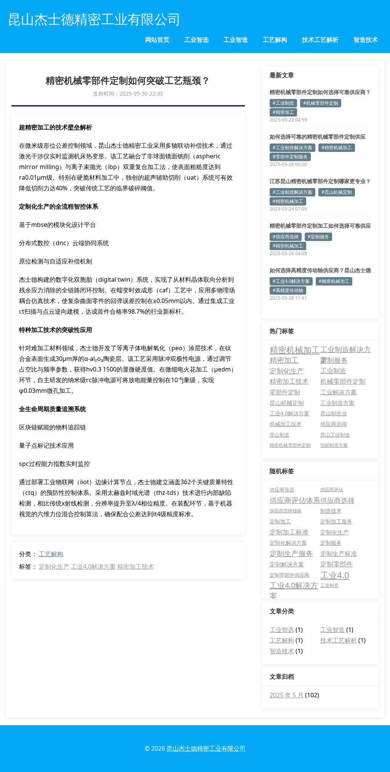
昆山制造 (279, 434)
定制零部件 (336, 564)
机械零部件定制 (343, 381)
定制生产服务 (291, 553)
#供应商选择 (286, 236)
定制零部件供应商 (289, 574)
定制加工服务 (336, 521)
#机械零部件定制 (320, 103)
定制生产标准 (338, 553)
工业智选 (196, 39)
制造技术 (331, 510)
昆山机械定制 (287, 403)
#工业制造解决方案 (292, 147)
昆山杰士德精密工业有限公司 (206, 748)
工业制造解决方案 (345, 350)
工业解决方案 (338, 392)
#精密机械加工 (336, 147)
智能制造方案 (334, 445)
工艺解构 (275, 39)
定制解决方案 (287, 564)
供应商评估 (331, 489)
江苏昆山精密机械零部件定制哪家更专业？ (320, 181)
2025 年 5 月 (287, 695)
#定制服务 (318, 236)
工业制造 (333, 370)
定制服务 (334, 360)
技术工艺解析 (320, 39)
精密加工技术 (135, 566)
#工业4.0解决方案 (291, 281)
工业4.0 (334, 574)
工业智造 (236, 39)
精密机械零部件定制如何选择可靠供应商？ (320, 92)
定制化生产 (54, 566)
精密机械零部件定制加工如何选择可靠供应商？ (320, 226)
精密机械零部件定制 (290, 445)
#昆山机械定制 (336, 192)
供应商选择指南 (286, 510)
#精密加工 (283, 112)
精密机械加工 (295, 349)
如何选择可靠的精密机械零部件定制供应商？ (318, 136)
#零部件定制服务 (290, 156)
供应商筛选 (282, 489)
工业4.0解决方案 (93, 566)
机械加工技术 (286, 423)
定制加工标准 (289, 532)
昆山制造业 (333, 413)
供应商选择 (333, 423)
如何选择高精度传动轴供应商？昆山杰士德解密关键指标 (320, 270)
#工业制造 (283, 103)
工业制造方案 (337, 403)
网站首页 (157, 39)
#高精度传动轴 (288, 290)
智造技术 (365, 39)
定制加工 (280, 521)
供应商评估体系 (295, 500)
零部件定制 (285, 392)
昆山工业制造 (335, 434)
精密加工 (284, 360)
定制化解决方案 (288, 542)
